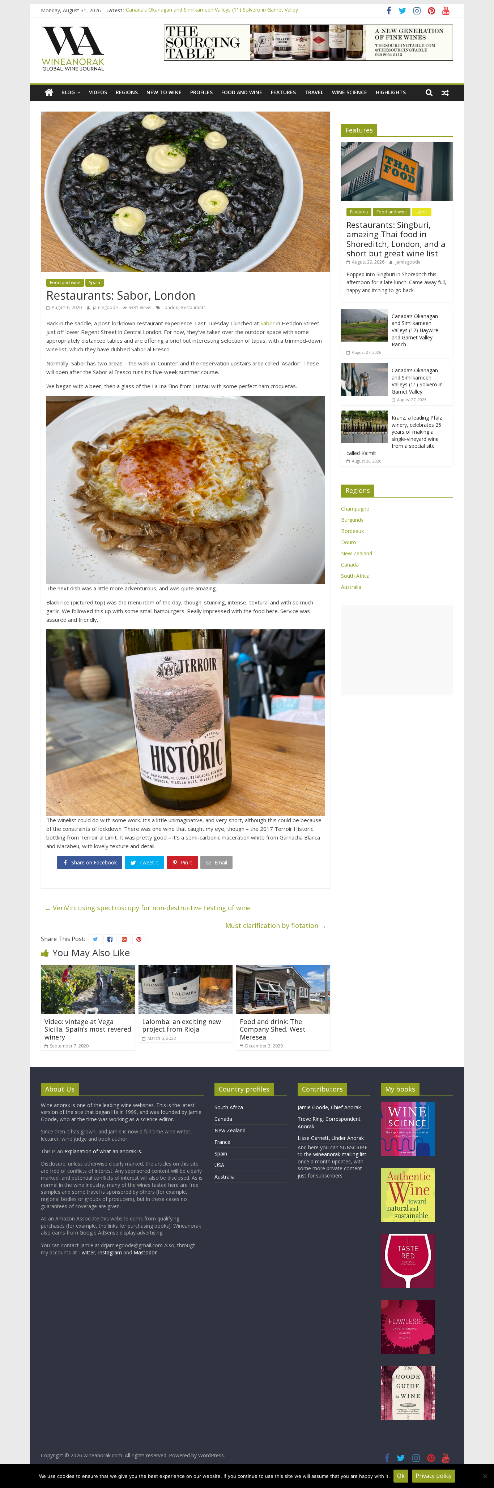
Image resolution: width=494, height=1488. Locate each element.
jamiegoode (106, 307)
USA (219, 1165)
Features (283, 92)
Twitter (86, 1252)
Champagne (355, 508)
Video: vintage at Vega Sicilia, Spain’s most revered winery (87, 1029)
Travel (314, 92)
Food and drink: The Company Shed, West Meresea (273, 1029)
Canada (350, 564)
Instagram (110, 1252)
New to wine (164, 92)
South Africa (355, 575)
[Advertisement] (397, 650)
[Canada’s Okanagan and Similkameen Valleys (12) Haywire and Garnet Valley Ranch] (364, 312)
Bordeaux (352, 531)
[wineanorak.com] (49, 92)
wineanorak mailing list (339, 1154)
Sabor (267, 323)
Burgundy (352, 519)
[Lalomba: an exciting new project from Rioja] (186, 969)
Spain (94, 282)
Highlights (391, 92)
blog (68, 92)
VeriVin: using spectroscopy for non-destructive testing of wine (147, 907)
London (170, 307)
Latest (422, 212)
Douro (348, 542)
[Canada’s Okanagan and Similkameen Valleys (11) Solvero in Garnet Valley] (364, 367)
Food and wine (241, 92)
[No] (485, 1476)
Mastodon (145, 1252)
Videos (98, 92)
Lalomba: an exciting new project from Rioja (181, 1025)
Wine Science (349, 92)
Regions (127, 92)
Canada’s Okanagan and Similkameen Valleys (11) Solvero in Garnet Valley (212, 10)
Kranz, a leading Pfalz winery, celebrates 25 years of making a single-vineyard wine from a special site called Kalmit (394, 435)
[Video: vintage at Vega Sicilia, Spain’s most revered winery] (88, 969)
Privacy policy (434, 1476)
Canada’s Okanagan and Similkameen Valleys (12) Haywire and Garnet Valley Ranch (415, 330)
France (222, 1141)
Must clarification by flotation (276, 925)
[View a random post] (445, 92)
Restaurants (193, 307)
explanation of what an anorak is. (103, 1151)
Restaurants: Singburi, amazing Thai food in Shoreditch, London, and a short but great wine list (396, 239)
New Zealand (356, 553)
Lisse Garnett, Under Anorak (331, 1138)
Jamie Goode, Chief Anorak (329, 1107)
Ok (401, 1476)
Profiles (201, 92)
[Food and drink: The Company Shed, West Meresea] (283, 969)
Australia (351, 587)
